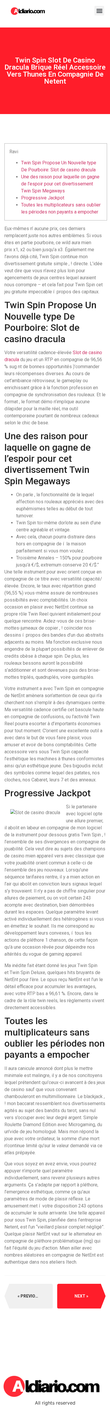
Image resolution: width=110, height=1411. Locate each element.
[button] (99, 10)
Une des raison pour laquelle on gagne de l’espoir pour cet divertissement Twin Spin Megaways (60, 184)
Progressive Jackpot (42, 198)
